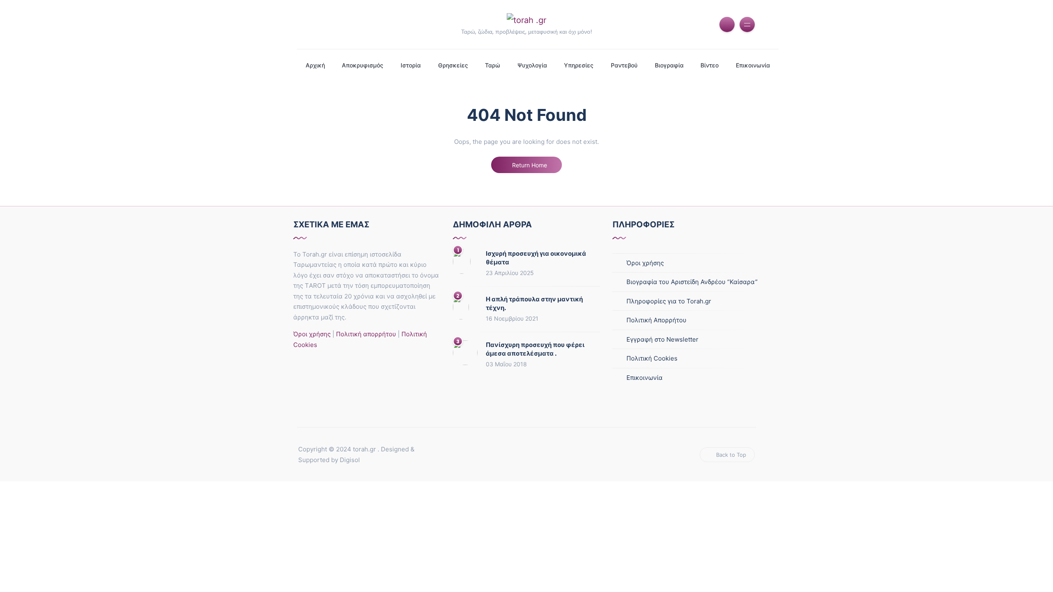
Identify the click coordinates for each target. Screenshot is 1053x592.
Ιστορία (411, 65)
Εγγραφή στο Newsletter (662, 339)
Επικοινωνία (753, 65)
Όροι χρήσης (312, 334)
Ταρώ (492, 65)
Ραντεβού (624, 65)
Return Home (528, 165)
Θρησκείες (453, 65)
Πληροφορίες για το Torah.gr (668, 301)
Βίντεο (709, 65)
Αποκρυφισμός (362, 65)
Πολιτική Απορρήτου (656, 320)
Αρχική (315, 65)
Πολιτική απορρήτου (365, 334)
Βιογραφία (669, 65)
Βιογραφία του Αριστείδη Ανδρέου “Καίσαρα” (692, 282)
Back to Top (731, 454)
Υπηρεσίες (579, 65)
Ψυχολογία (532, 65)
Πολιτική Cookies (651, 358)
